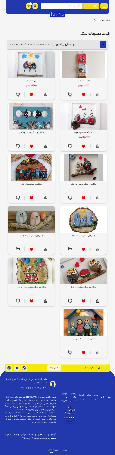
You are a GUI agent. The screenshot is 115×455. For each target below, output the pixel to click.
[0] (28, 6)
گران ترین (22, 44)
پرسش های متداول (73, 397)
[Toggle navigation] (104, 6)
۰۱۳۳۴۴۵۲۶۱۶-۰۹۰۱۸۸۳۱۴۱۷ (33, 388)
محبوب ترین (13, 44)
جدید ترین (40, 44)
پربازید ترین (49, 44)
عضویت (54, 368)
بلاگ (102, 397)
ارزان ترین (31, 44)
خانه (109, 397)
